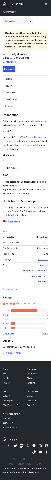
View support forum (12, 353)
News (5, 373)
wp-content (42, 281)
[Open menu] (47, 4)
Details (8, 79)
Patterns (31, 383)
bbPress (8, 423)
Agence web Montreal (35, 145)
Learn (5, 391)
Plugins (30, 378)
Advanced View (10, 289)
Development (11, 99)
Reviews (9, 85)
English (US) (43, 259)
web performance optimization (35, 271)
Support (9, 106)
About (5, 369)
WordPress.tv (10, 405)
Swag (31, 405)
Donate (32, 400)
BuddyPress (10, 427)
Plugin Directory (9, 12)
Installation (10, 92)
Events (30, 396)
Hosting (6, 378)
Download (9, 69)
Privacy (6, 383)
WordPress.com (11, 413)
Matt (6, 418)
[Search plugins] (30, 21)
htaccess (43, 266)
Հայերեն (13, 439)
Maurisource (12, 62)
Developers (8, 400)
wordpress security (39, 276)
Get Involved (33, 391)
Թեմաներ (32, 373)
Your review (8, 333)
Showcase (32, 369)
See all (45, 333)
